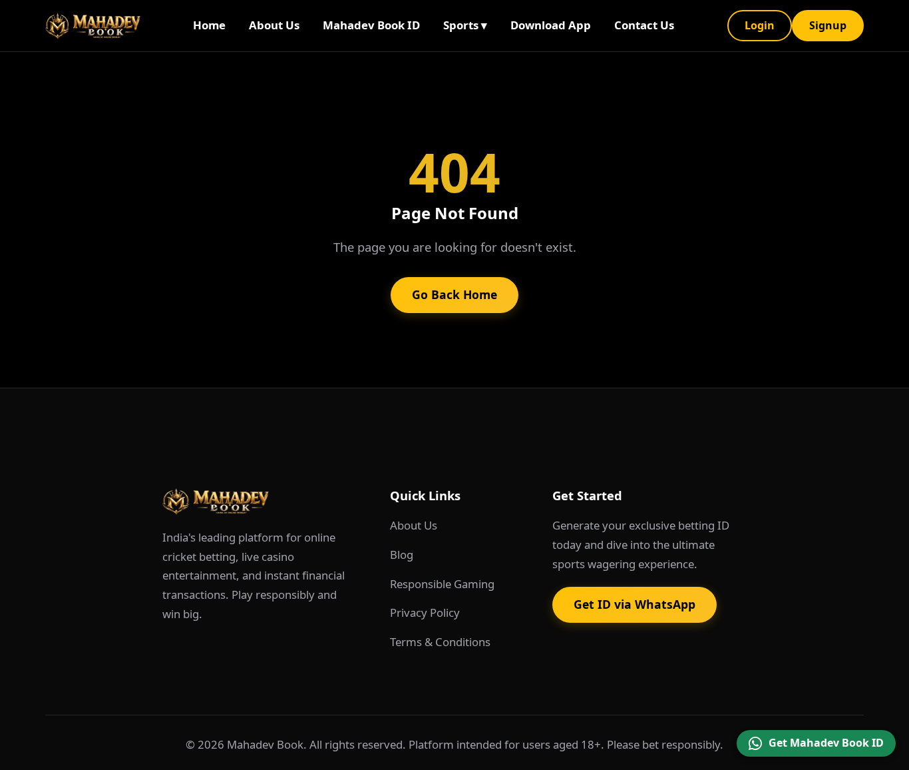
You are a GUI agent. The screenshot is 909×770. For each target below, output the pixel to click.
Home (209, 25)
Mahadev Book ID (371, 25)
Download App (550, 25)
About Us (274, 25)
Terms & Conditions (440, 641)
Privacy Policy (425, 612)
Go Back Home (454, 294)
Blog (401, 554)
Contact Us (644, 25)
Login (760, 25)
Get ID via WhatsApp (634, 604)
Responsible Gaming (442, 583)
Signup (827, 25)
